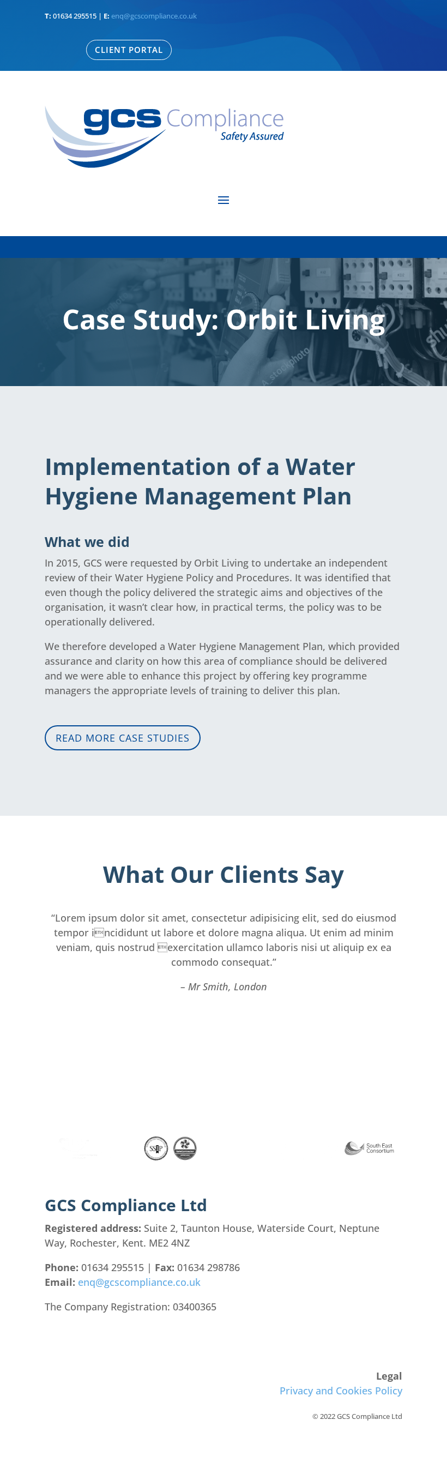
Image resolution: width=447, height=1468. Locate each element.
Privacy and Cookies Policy (341, 1390)
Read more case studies (123, 737)
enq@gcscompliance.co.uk (154, 16)
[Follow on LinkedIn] (393, 1339)
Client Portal (129, 49)
